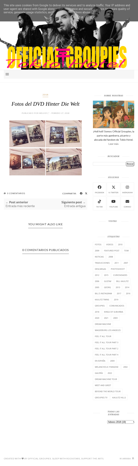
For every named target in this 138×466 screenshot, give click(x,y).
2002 (125, 367)
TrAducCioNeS (102, 262)
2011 (116, 262)
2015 (106, 275)
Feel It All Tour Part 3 (106, 342)
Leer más (114, 143)
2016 (128, 293)
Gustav (107, 281)
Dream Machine (103, 324)
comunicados (116, 305)
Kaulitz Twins (102, 299)
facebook (99, 192)
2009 (97, 250)
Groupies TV (101, 397)
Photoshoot (118, 269)
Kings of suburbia (113, 311)
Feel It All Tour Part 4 (106, 354)
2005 (97, 287)
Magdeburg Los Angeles (108, 330)
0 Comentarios (16, 193)
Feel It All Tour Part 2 (106, 348)
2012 (97, 275)
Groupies (100, 305)
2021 (106, 318)
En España (100, 360)
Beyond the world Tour (108, 391)
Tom (126, 250)
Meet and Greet (103, 385)
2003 (115, 318)
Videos (109, 244)
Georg (107, 287)
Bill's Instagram (103, 293)
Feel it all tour (103, 336)
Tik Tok (99, 207)
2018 (45, 94)
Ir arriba (125, 458)
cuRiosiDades (120, 275)
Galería (99, 373)
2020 (97, 318)
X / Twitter (113, 192)
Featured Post (111, 250)
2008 (111, 256)
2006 (97, 281)
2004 (112, 360)
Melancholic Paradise (106, 367)
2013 (118, 287)
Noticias (99, 256)
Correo (127, 207)
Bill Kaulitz (122, 281)
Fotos (98, 244)
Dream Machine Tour (106, 379)
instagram (127, 192)
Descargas (100, 269)
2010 (120, 244)
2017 (119, 293)
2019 (116, 299)
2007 (126, 262)
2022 (110, 373)
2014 (127, 287)
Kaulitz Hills (119, 397)
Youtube (113, 207)
